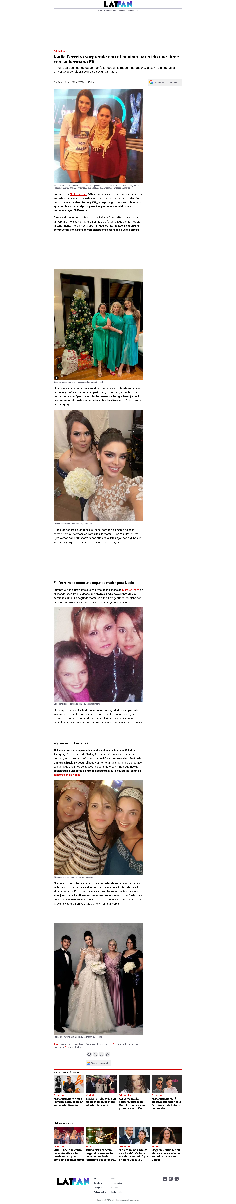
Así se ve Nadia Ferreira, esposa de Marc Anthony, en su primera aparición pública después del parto (132, 1106)
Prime (100, 1178)
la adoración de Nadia (67, 774)
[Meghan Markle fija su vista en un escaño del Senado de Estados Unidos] (167, 1135)
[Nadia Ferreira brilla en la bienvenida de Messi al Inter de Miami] (101, 1084)
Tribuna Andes (100, 1192)
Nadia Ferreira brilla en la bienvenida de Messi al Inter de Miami (101, 1102)
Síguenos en (100, 1063)
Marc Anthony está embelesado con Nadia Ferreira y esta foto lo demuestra (166, 1103)
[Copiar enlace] (107, 1054)
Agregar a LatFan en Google (163, 82)
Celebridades (110, 11)
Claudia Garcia (64, 82)
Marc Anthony (130, 589)
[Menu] (57, 4)
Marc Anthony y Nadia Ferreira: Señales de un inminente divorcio (68, 1102)
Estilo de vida (133, 11)
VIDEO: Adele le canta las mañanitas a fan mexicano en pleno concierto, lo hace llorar (69, 1154)
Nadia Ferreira (78, 194)
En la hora (100, 1183)
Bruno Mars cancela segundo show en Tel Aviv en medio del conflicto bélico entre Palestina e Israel (100, 1156)
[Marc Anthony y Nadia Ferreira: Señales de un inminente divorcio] (69, 1084)
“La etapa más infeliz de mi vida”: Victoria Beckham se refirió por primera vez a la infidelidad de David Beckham (133, 1158)
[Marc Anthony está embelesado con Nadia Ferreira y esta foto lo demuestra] (167, 1084)
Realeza (121, 11)
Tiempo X (100, 1188)
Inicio (99, 11)
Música (89, 1146)
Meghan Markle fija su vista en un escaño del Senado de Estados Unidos (166, 1154)
